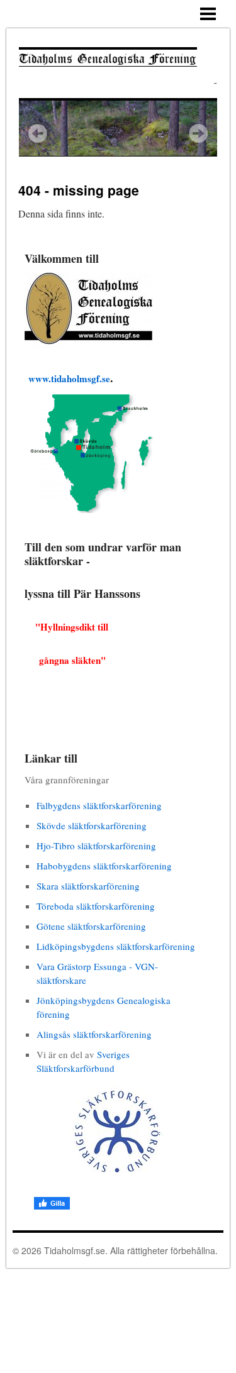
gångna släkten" (65, 660)
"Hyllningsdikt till (71, 627)
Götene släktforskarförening (91, 926)
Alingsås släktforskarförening (94, 1034)
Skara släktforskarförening (88, 885)
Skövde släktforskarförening (92, 825)
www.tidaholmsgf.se (69, 378)
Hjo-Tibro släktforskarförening (96, 845)
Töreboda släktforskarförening (96, 906)
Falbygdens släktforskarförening (99, 805)
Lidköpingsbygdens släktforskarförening (116, 946)
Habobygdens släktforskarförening (104, 865)
